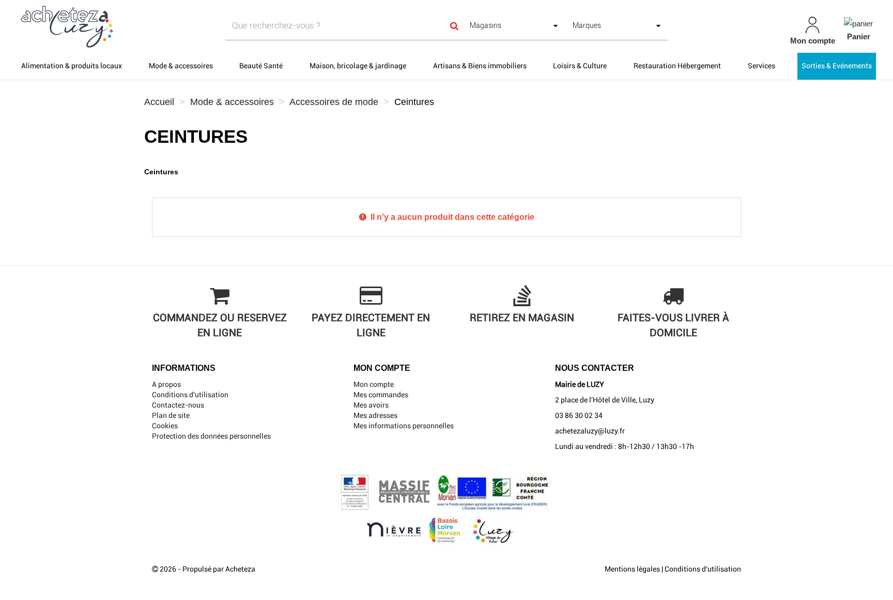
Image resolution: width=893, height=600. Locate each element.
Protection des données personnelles (211, 436)
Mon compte (373, 384)
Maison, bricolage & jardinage (358, 66)
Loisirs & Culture (580, 66)
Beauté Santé (261, 66)
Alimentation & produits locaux (71, 66)
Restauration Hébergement (677, 66)
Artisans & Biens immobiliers (480, 66)
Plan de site (171, 415)
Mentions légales (632, 569)
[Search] (454, 25)
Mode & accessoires (181, 66)
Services (761, 66)
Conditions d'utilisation (190, 395)
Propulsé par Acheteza (218, 569)
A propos (166, 384)
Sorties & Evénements (837, 66)
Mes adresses (375, 415)
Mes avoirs (371, 405)
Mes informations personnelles (403, 426)
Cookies (165, 426)
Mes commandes (380, 395)
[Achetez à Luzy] (154, 26)
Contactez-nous (178, 405)
